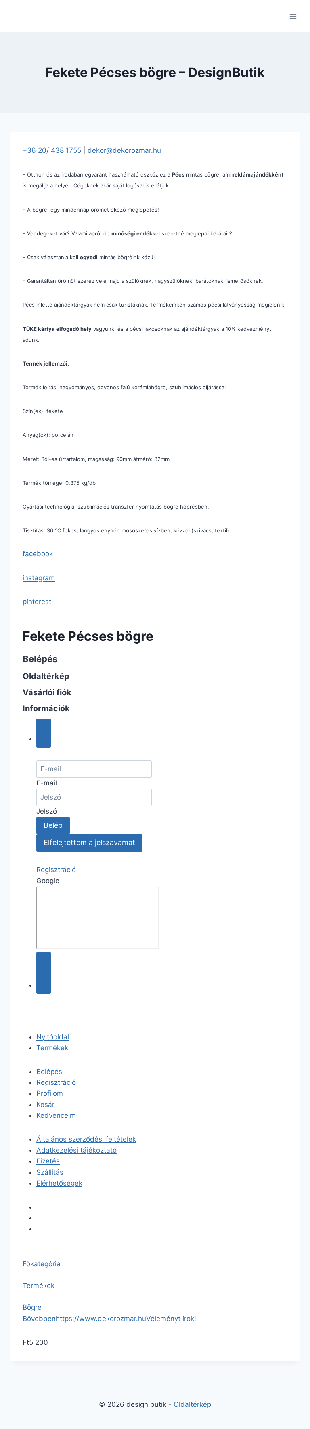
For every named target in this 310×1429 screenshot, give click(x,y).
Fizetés (48, 1161)
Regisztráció (56, 870)
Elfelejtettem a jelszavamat (89, 842)
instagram (39, 578)
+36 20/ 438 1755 (52, 150)
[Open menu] (292, 16)
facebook (38, 554)
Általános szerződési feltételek (86, 1139)
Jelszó (46, 811)
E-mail (46, 783)
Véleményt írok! (171, 1319)
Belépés (49, 1072)
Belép (53, 825)
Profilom (49, 1093)
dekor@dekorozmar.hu (124, 150)
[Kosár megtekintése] (43, 973)
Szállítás (49, 1172)
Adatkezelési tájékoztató (76, 1150)
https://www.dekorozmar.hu (101, 1319)
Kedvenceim (56, 1115)
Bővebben (39, 1319)
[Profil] (43, 733)
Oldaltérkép (192, 1404)
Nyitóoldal (52, 1037)
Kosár (45, 1105)
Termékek (52, 1048)
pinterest (37, 602)
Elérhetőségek (59, 1183)
